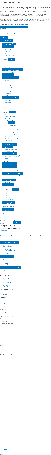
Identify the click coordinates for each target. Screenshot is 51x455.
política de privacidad (13, 24)
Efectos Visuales (8, 82)
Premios (4, 200)
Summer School (8, 140)
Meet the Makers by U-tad (10, 127)
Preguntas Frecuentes (7, 161)
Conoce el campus (9, 166)
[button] (4, 230)
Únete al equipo (8, 57)
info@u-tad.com (3, 312)
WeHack (7, 136)
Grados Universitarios (9, 100)
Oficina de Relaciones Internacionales (10, 207)
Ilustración (7, 85)
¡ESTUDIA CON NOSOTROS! (8, 242)
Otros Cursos (5, 122)
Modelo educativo (9, 51)
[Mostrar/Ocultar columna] (11, 59)
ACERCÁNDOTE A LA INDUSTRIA (9, 268)
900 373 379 (13, 315)
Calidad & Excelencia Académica (12, 70)
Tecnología (7, 91)
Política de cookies (6, 450)
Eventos (4, 211)
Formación (7, 74)
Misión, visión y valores (10, 49)
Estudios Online (5, 112)
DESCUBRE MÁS (6, 256)
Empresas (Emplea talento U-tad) (12, 177)
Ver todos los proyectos (10, 199)
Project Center (5, 186)
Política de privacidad (7, 449)
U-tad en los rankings (9, 55)
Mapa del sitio (5, 452)
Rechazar (13, 26)
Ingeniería (7, 89)
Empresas (4, 294)
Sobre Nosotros (8, 44)
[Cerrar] (17, 222)
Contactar (17, 33)
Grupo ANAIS (8, 67)
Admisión (7, 147)
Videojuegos (8, 87)
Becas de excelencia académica (12, 156)
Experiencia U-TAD (9, 164)
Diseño (6, 83)
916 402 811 (11, 313)
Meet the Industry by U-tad (11, 125)
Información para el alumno (11, 171)
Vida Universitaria (8, 180)
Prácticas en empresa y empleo (12, 175)
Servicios (7, 169)
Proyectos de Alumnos (7, 189)
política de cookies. (23, 24)
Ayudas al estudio (9, 154)
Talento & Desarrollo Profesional (12, 173)
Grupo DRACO (8, 65)
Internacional (8, 203)
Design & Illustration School (11, 138)
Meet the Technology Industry (11, 129)
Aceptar (4, 26)
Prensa (4, 214)
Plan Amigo (7, 160)
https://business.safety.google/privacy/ (11, 22)
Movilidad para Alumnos (7, 204)
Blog (3, 213)
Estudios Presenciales (10, 98)
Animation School (9, 132)
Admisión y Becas (9, 144)
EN (0, 31)
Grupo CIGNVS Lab (9, 63)
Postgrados (7, 106)
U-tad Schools (8, 130)
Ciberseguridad (8, 93)
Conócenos (7, 47)
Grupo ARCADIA (8, 61)
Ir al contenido (3, 28)
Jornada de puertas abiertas (11, 149)
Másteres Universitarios (10, 104)
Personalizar (22, 26)
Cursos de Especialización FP (11, 107)
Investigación (5, 59)
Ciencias (7, 95)
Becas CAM (7, 158)
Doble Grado (5, 251)
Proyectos (7, 185)
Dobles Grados (8, 102)
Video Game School (9, 134)
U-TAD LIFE (7, 182)
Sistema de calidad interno (10, 72)
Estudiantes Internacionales (8, 206)
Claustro (7, 53)
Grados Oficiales (5, 245)
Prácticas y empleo (6, 270)
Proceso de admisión (9, 151)
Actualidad (7, 210)
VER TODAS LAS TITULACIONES (9, 141)
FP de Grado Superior (9, 109)
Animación (7, 80)
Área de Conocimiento (10, 77)
